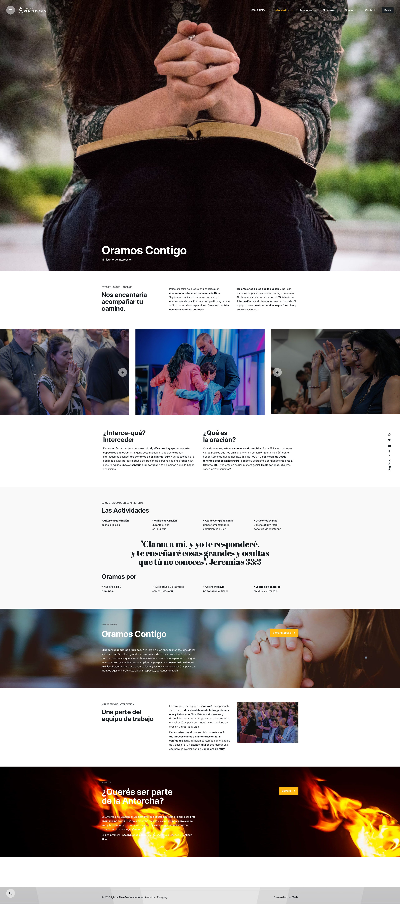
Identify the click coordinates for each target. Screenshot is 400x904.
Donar (387, 10)
